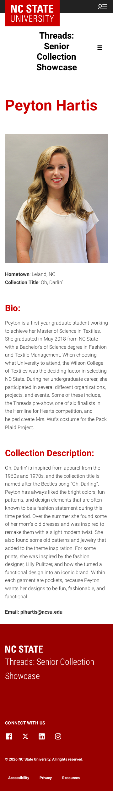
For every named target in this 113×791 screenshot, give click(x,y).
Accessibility (18, 778)
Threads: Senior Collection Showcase (56, 51)
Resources (71, 778)
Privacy (46, 778)
